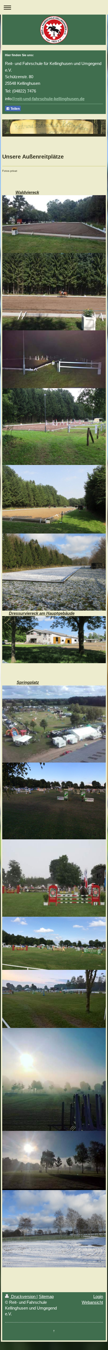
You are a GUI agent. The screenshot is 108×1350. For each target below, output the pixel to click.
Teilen (15, 109)
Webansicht (92, 1302)
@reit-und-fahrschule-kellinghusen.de (47, 98)
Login (98, 1296)
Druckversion (23, 1296)
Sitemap (46, 1296)
